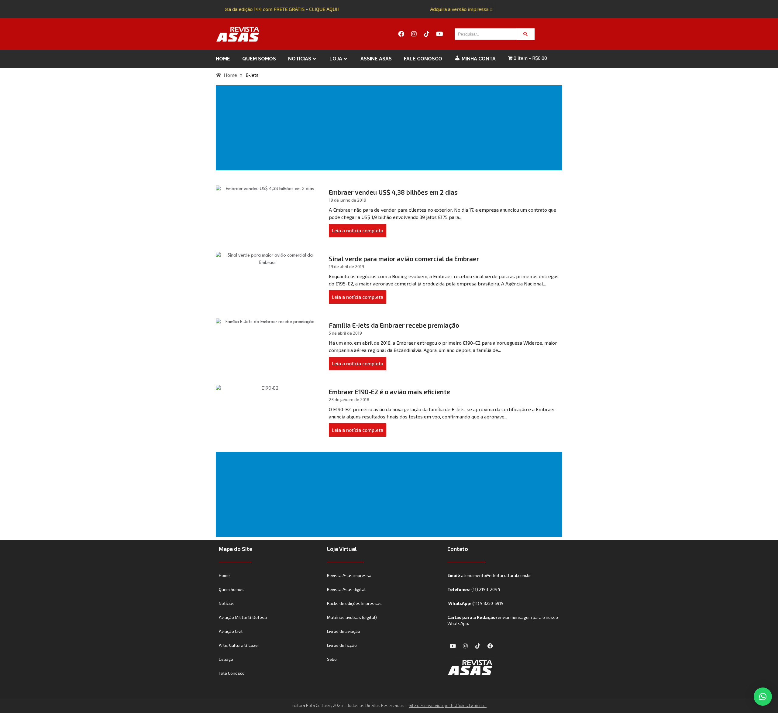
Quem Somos (259, 59)
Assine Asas (376, 59)
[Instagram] (414, 34)
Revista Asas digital (346, 589)
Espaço (226, 659)
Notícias (299, 59)
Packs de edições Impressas (354, 603)
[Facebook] (401, 34)
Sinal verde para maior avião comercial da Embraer (404, 258)
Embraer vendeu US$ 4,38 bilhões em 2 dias (393, 192)
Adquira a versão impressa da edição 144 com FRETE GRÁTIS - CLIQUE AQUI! (252, 9)
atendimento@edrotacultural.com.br (496, 575)
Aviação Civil (231, 631)
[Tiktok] (427, 34)
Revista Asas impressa (349, 575)
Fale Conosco (423, 59)
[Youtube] (439, 34)
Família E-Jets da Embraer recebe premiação (394, 325)
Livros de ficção (342, 645)
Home (223, 59)
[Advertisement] (390, 127)
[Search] (525, 34)
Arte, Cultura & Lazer (239, 645)
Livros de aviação (343, 631)
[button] (763, 696)
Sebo (332, 659)
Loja (335, 59)
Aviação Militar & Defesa (243, 617)
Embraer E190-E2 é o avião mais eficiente (389, 391)
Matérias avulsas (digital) (352, 617)
